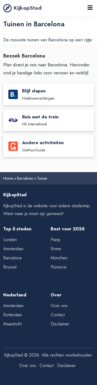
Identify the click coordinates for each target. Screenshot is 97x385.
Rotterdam (12, 315)
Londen (10, 240)
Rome (56, 249)
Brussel (9, 267)
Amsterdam (13, 249)
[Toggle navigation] (90, 8)
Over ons (59, 306)
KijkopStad (27, 8)
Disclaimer (60, 324)
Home (8, 178)
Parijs (55, 240)
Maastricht (12, 324)
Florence (59, 267)
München (59, 258)
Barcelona (25, 178)
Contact (58, 315)
